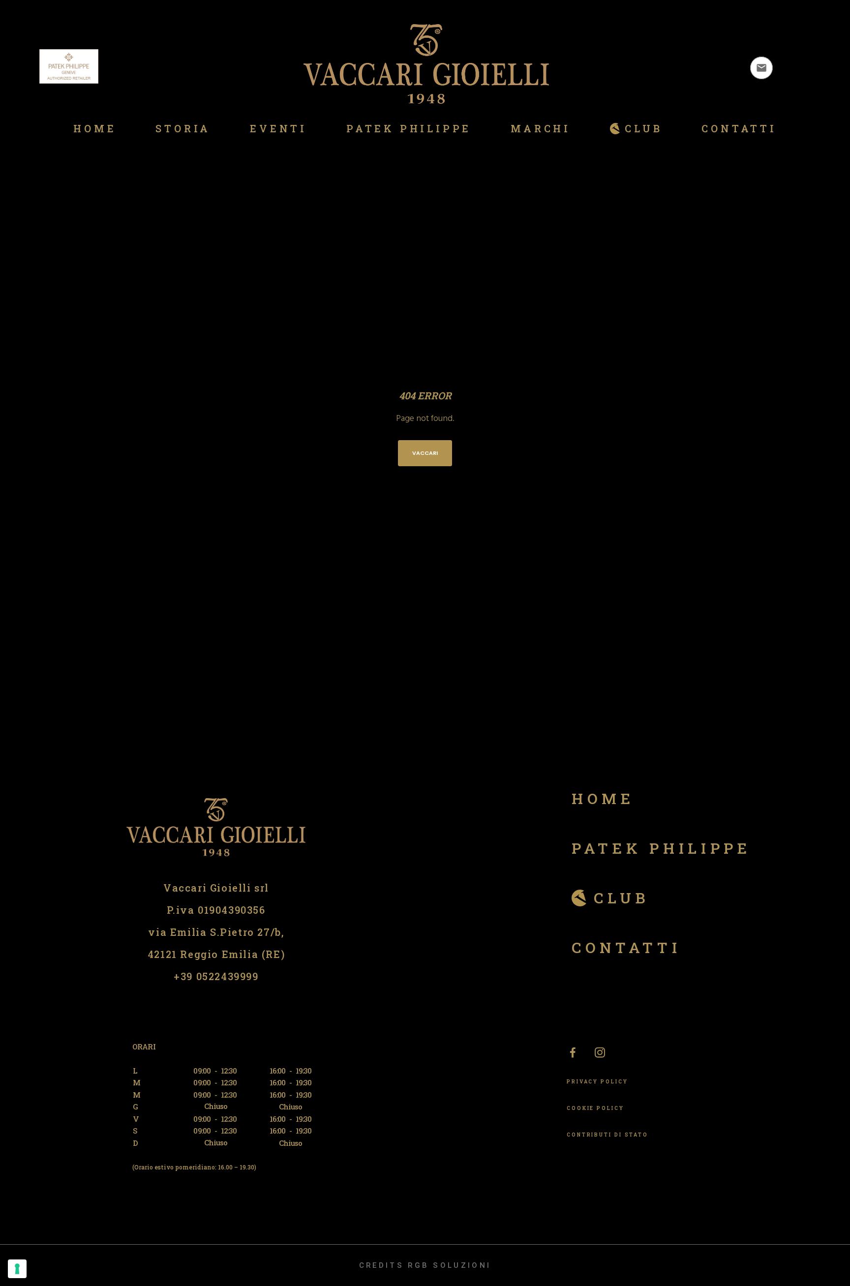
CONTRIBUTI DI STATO (607, 1135)
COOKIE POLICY (595, 1108)
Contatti (626, 947)
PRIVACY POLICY (597, 1081)
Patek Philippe (661, 848)
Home (603, 798)
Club (621, 897)
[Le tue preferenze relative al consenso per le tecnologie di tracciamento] (17, 1268)
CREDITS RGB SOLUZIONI (425, 1265)
